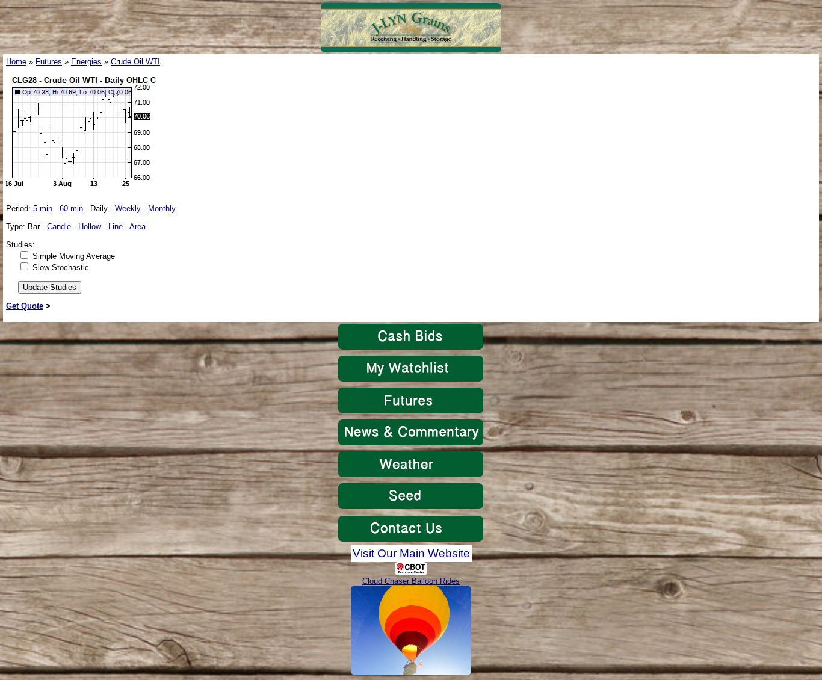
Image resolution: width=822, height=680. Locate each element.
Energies (86, 61)
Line (115, 226)
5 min (42, 208)
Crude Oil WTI (135, 61)
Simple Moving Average (73, 256)
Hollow (89, 226)
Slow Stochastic (60, 267)
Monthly (162, 208)
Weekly (128, 208)
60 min (71, 208)
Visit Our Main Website (411, 553)
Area (137, 226)
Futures (49, 61)
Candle (59, 226)
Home (16, 61)
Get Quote (24, 306)
